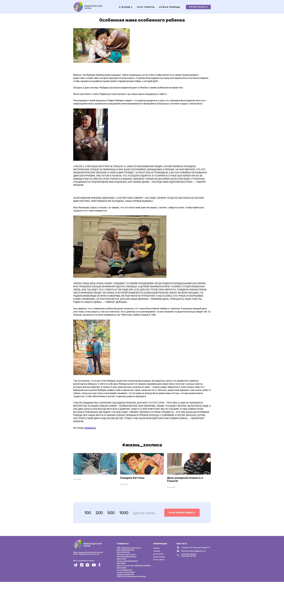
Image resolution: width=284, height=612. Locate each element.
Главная (156, 548)
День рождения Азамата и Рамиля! (185, 479)
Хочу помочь (146, 7)
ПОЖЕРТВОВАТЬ (198, 7)
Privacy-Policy (159, 560)
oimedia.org (90, 428)
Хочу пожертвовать (182, 512)
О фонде (126, 7)
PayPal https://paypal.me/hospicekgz (131, 576)
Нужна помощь (169, 7)
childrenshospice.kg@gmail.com (193, 551)
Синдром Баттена (132, 477)
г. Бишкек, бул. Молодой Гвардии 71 (195, 548)
